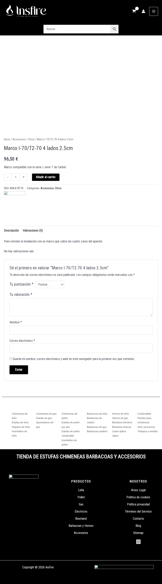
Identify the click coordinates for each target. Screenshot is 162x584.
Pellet (81, 497)
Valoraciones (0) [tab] (33, 230)
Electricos (81, 511)
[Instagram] (138, 541)
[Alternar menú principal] (153, 11)
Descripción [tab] (11, 230)
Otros (31, 139)
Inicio (7, 139)
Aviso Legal (138, 490)
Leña (81, 490)
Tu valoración (20, 294)
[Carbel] (15, 202)
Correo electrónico (22, 341)
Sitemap (138, 533)
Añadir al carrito (46, 177)
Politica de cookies (138, 497)
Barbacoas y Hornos (81, 526)
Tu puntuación (21, 284)
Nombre (15, 322)
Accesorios (19, 139)
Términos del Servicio (138, 511)
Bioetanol (81, 518)
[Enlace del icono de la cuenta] (143, 11)
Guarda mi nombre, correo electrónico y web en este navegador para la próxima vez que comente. (74, 359)
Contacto (138, 518)
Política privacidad (138, 504)
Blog (138, 526)
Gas (81, 504)
